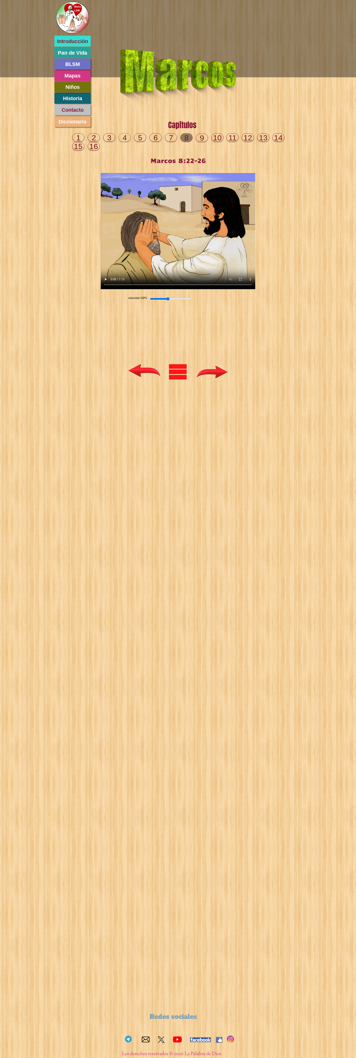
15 (78, 146)
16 (93, 146)
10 (217, 138)
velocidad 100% (137, 297)
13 (263, 138)
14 (278, 138)
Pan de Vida (72, 53)
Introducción (72, 41)
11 (232, 138)
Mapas (72, 76)
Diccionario (73, 121)
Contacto (73, 110)
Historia (72, 98)
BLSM (72, 64)
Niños (73, 87)
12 (248, 138)
